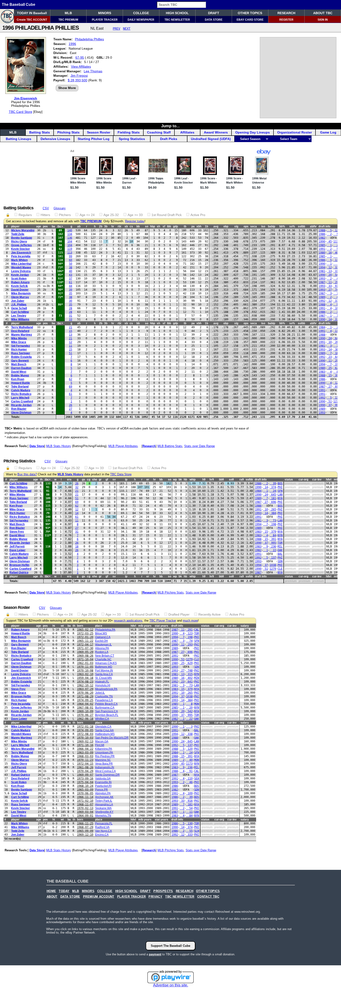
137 (336, 397)
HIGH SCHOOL (177, 13)
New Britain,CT (104, 655)
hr (112, 226)
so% (292, 226)
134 (69, 234)
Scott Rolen (18, 278)
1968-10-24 (85, 786)
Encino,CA (102, 834)
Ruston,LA (101, 652)
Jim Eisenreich (25, 98)
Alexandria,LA (104, 804)
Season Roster (98, 132)
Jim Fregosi (79, 75)
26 (70, 405)
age (38, 226)
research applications (128, 620)
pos (45, 226)
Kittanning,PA (103, 748)
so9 (231, 479)
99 (70, 256)
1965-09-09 (85, 831)
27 (329, 289)
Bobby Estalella (21, 357)
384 (336, 349)
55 (336, 234)
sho (94, 479)
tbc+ (60, 226)
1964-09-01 (85, 815)
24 (336, 327)
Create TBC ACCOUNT (32, 19)
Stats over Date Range (199, 446)
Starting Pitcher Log (93, 139)
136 (69, 237)
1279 (336, 401)
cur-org (303, 479)
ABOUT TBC (322, 13)
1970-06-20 (85, 692)
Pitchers (65, 215)
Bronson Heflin (19, 565)
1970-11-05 (85, 666)
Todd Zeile (17, 234)
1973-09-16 (85, 778)
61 (70, 282)
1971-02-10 (85, 800)
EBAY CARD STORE (250, 19)
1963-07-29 (85, 689)
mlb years (144, 625)
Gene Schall (19, 308)
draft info (261, 479)
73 (336, 345)
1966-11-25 (85, 823)
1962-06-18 (85, 718)
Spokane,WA (103, 808)
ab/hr (313, 226)
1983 (322, 371)
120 (336, 230)
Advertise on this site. (170, 985)
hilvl (328, 479)
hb (185, 479)
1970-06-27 (85, 715)
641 (336, 357)
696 (336, 386)
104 (69, 241)
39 (70, 289)
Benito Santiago (21, 237)
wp (175, 479)
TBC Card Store (20, 112)
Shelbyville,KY (104, 812)
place (98, 625)
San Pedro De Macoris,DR (112, 737)
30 (70, 300)
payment (155, 954)
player (15, 226)
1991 (322, 249)
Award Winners (216, 132)
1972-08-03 (85, 734)
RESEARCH (286, 13)
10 (329, 342)
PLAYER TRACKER (105, 19)
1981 (322, 271)
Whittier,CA (102, 718)
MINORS (104, 13)
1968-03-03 (85, 756)
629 (336, 368)
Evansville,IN (103, 782)
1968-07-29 (85, 827)
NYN (280, 535)
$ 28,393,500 (77, 80)
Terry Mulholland (22, 327)
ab (78, 226)
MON (196, 704)
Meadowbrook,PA (106, 689)
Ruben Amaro (20, 282)
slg (236, 226)
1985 (322, 245)
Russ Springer (20, 353)
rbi (119, 226)
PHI (280, 487)
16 (329, 252)
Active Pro (197, 215)
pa (193, 226)
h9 (204, 479)
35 (70, 293)
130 (336, 260)
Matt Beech (18, 364)
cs (131, 226)
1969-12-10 (85, 834)
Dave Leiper (18, 550)
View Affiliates (81, 66)
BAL (280, 554)
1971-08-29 (85, 696)
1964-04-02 (85, 704)
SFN (280, 491)
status (289, 479)
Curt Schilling (20, 312)
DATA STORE (213, 19)
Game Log (328, 132)
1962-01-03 (85, 663)
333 (336, 300)
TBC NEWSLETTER (177, 19)
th (41, 479)
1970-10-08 (85, 670)
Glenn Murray (20, 297)
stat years (161, 625)
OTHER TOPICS (250, 13)
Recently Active (209, 614)
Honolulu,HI (102, 685)
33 (329, 286)
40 (70, 271)
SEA (196, 778)
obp (225, 226)
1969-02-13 (85, 741)
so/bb (301, 226)
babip (271, 226)
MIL (280, 546)
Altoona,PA (102, 648)
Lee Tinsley (18, 315)
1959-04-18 (85, 678)
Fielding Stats (129, 132)
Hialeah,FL (102, 681)
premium (290, 483)
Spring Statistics (132, 139)
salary (245, 625)
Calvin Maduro (20, 390)
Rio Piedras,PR (105, 756)
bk (180, 479)
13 (329, 271)
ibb (169, 226)
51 (70, 353)
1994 (322, 267)
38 (70, 267)
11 (329, 282)
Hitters (45, 215)
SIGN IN (323, 19)
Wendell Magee (21, 267)
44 (70, 286)
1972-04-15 (85, 763)
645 (336, 338)
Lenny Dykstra (21, 271)
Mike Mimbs (19, 338)
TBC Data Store (121, 474)
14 (329, 319)
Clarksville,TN (104, 696)
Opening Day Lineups (252, 132)
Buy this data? (27, 474)
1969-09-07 (85, 774)
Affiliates (187, 132)
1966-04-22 (85, 748)
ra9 (241, 479)
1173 (336, 241)
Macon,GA (101, 741)
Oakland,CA (102, 637)
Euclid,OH (101, 640)
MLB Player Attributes (123, 446)
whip (193, 479)
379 (273, 531)
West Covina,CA (105, 771)
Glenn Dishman (21, 412)
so (146, 226)
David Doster (20, 289)
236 (273, 546)
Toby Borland (20, 386)
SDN (280, 561)
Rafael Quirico (19, 572)
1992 (322, 300)
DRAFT (213, 13)
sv (114, 479)
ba (53, 226)
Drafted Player (179, 614)
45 (329, 241)
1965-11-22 (85, 640)
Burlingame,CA (104, 707)
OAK (280, 550)
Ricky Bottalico (21, 394)
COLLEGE (141, 13)
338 (336, 267)
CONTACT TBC (208, 896)
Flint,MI (99, 745)
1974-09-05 (85, 730)
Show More (67, 88)
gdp (175, 226)
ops (246, 226)
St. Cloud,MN (103, 678)
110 (336, 331)
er (147, 479)
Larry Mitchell (20, 397)
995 (336, 405)
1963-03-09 (85, 752)
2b (100, 226)
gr (100, 479)
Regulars (25, 215)
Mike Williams (20, 319)
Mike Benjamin (21, 293)
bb (138, 226)
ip (126, 479)
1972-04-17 (85, 644)
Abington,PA (103, 793)
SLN (196, 831)
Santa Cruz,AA (104, 730)
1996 (72, 44)
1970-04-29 (85, 771)
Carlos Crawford (22, 401)
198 (336, 364)
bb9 (221, 479)
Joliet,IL (100, 692)
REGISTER (286, 19)
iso (263, 226)
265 (336, 342)
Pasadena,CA (104, 700)
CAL (196, 629)
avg (215, 226)
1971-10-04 (85, 659)
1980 (322, 252)
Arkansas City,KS (106, 663)
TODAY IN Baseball (32, 13)
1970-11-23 (85, 760)
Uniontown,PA (104, 752)
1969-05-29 (85, 652)
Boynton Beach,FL (106, 715)
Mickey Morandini (22, 230)
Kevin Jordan (20, 275)
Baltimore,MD (103, 666)
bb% (282, 226)
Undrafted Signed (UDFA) (211, 139)
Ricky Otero (19, 241)
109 (336, 308)
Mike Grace (18, 342)
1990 (322, 241)
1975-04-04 (85, 782)
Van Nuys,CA (103, 831)
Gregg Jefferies (21, 245)
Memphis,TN (103, 815)
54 (336, 249)
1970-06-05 (85, 793)
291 (336, 282)
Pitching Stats (68, 132)
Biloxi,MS (101, 633)
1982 (322, 237)
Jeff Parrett (17, 546)
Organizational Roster (294, 132)
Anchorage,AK (104, 797)
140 (69, 230)
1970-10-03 (85, 737)
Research (149, 446)
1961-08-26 (85, 767)
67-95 (79, 57)
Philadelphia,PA (105, 629)
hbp (152, 226)
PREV (116, 28)
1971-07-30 (85, 648)
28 (70, 308)
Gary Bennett (20, 360)
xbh (198, 226)
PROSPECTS (163, 891)
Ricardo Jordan (21, 405)
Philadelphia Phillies (89, 39)
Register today (135, 221)
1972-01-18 (85, 726)
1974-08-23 (85, 681)
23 (329, 357)
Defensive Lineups (55, 139)
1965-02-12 (85, 629)
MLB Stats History (58, 446)
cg (88, 479)
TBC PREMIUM (68, 19)
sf (164, 226)
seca (253, 226)
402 (336, 252)
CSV (46, 208)
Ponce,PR (101, 789)
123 (336, 383)
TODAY (64, 891)
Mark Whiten (19, 260)
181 (336, 353)
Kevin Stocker (20, 249)
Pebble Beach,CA (106, 704)
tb (185, 226)
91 (336, 304)
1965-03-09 (85, 789)
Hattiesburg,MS (105, 734)
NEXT (126, 28)
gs (83, 479)
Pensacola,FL (104, 823)
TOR (280, 542)
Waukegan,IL (103, 644)
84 (336, 371)
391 (336, 375)
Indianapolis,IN (104, 767)
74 (336, 293)
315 (336, 271)
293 (336, 360)
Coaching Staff (159, 132)
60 (70, 260)
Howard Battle (20, 383)
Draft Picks (168, 139)
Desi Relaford (20, 331)
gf (107, 479)
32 (76, 487)
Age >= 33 (135, 215)
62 (70, 379)
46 (336, 278)
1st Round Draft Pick (166, 215)
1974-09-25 (85, 700)
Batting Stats (39, 132)
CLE (280, 568)
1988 (322, 230)
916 (336, 286)
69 (70, 386)
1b (206, 226)
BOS (280, 483)
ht (53, 625)
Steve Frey (17, 531)
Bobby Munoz (20, 375)
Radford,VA (102, 827)
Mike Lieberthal (21, 263)
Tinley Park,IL (103, 800)
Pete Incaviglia (20, 256)
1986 (322, 234)
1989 (322, 297)
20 (336, 245)
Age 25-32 (111, 215)
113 (69, 252)
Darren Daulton (21, 368)
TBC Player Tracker (162, 620)
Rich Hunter (19, 349)
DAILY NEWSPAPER (141, 19)
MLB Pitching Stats (171, 592)
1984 (322, 327)
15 (70, 331)
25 (329, 368)
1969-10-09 (85, 711)
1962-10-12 (85, 685)
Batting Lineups (18, 139)
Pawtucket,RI (103, 786)
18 (76, 546)
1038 (273, 565)
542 (336, 275)
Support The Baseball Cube (170, 945)
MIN (196, 678)
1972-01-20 (85, 637)
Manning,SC (103, 760)
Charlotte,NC (103, 659)
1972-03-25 (85, 633)
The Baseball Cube (18, 4)
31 (70, 315)
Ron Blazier (18, 408)
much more (190, 620)
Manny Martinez (21, 334)
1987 (322, 282)
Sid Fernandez (20, 345)
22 (273, 550)
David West (18, 371)
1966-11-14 (85, 797)
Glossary (60, 208)
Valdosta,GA (103, 778)
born (80, 625)
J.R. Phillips (18, 304)
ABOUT (52, 896)
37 (70, 278)
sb (126, 226)
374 (336, 319)
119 (69, 249)
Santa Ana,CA (104, 674)
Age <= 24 (87, 215)
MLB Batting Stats (170, 446)
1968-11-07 (85, 804)
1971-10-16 (85, 745)
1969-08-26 (85, 655)
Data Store (36, 446)
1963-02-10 (85, 674)
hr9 (211, 479)
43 (70, 275)
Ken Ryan (17, 379)
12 (329, 267)
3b (105, 226)
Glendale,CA (103, 726)
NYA (280, 498)
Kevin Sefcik (19, 286)
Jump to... (170, 126)
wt (62, 625)
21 (70, 327)
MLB (68, 13)
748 (336, 289)
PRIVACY (155, 896)
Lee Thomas (93, 71)
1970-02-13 (85, 808)
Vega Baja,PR (104, 763)
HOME (51, 891)
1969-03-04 (85, 812)
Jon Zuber (17, 300)
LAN (280, 494)
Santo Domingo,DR (107, 774)
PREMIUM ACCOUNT (98, 896)
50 (70, 263)
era (69, 479)
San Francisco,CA (106, 711)
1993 (322, 278)
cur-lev (317, 479)
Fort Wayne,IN (104, 670)
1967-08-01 (85, 707)
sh (158, 226)
